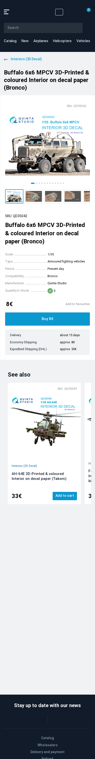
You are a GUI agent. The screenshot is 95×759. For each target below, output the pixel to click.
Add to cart (65, 496)
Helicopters (62, 41)
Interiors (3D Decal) (24, 466)
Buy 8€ (47, 319)
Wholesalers (48, 745)
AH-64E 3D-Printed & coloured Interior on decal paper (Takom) (39, 476)
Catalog (10, 41)
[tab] (33, 183)
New (24, 41)
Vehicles (83, 41)
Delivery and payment (47, 752)
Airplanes (40, 41)
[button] (14, 196)
